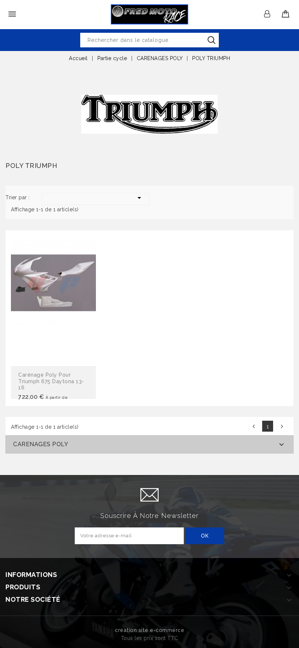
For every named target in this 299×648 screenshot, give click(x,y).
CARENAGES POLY (40, 444)
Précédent (253, 426)
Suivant (282, 426)
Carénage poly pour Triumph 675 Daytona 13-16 (51, 381)
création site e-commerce (149, 630)
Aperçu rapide (53, 299)
